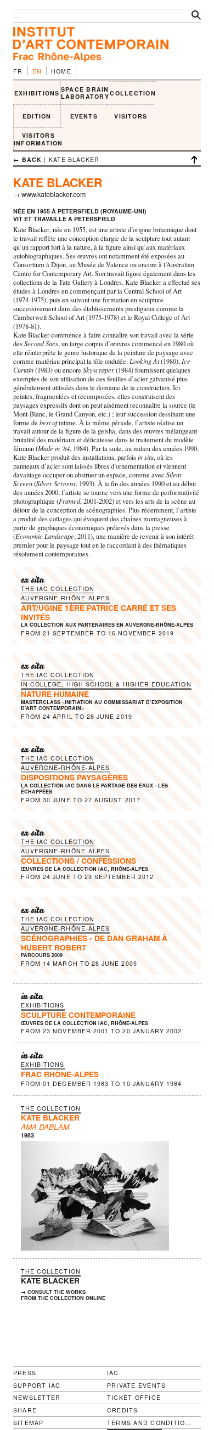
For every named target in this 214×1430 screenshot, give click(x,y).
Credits (122, 1410)
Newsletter (36, 1397)
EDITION (37, 116)
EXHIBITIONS (37, 93)
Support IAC (37, 1385)
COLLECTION (132, 93)
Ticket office (134, 1397)
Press (24, 1373)
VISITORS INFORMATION (38, 139)
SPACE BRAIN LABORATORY (85, 93)
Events (84, 116)
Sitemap (28, 1423)
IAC (113, 1373)
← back (27, 159)
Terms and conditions (149, 1423)
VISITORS (130, 116)
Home (61, 71)
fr (18, 71)
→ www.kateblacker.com (49, 194)
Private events (136, 1385)
